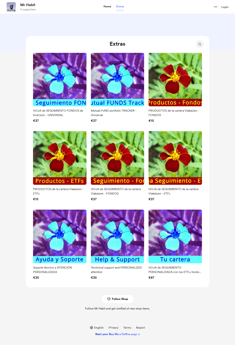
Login (224, 7)
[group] (60, 88)
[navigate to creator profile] (11, 6)
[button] (107, 7)
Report (140, 327)
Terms (127, 327)
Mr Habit (27, 5)
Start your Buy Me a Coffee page (116, 334)
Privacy (113, 327)
